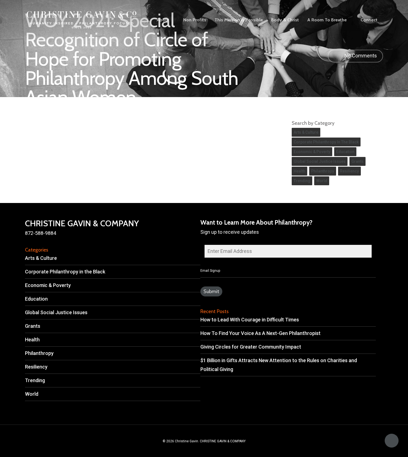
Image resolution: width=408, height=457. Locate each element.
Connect (369, 20)
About (163, 20)
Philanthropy (322, 171)
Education (345, 151)
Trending (302, 181)
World (321, 181)
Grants (357, 161)
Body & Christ (285, 20)
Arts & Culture (306, 132)
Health (299, 171)
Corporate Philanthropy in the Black (326, 142)
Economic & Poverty (312, 151)
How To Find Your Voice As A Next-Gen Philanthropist (260, 333)
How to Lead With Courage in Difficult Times (249, 320)
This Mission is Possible (239, 20)
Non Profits (194, 20)
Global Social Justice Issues (320, 161)
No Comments (360, 56)
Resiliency (349, 171)
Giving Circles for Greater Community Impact (250, 347)
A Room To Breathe (327, 20)
